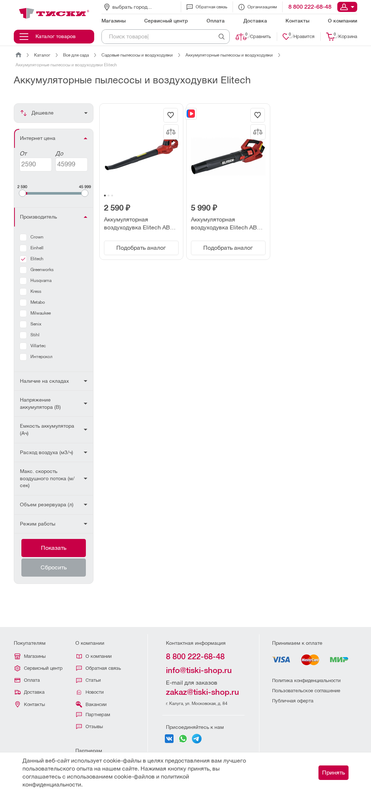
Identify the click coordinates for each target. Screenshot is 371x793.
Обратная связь (211, 6)
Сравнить (258, 35)
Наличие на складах (44, 381)
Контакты (34, 704)
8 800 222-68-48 (310, 7)
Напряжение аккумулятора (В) (40, 403)
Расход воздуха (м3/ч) (46, 452)
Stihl (34, 334)
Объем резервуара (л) (47, 504)
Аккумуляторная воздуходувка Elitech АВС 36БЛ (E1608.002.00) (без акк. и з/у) (226, 224)
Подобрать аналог (141, 248)
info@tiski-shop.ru (199, 670)
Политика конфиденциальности (306, 680)
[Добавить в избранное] (170, 115)
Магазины (35, 656)
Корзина (345, 35)
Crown (36, 237)
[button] (105, 195)
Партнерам (98, 714)
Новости (95, 692)
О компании (99, 656)
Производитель (38, 217)
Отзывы (94, 726)
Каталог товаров (56, 36)
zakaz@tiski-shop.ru (202, 692)
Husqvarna (40, 280)
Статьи (93, 680)
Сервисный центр (43, 668)
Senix (35, 324)
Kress (35, 291)
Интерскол (41, 356)
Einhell (36, 247)
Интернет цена (37, 138)
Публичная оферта (292, 700)
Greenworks (42, 269)
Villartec (38, 345)
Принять (333, 772)
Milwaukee (40, 313)
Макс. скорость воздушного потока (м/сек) (47, 478)
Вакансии (96, 704)
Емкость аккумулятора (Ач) (47, 429)
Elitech (36, 258)
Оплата (32, 680)
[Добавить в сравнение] (171, 132)
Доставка (34, 692)
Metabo (37, 302)
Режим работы (37, 524)
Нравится (301, 35)
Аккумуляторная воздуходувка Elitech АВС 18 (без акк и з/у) (139, 224)
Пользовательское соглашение (306, 690)
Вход (347, 7)
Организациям (262, 6)
